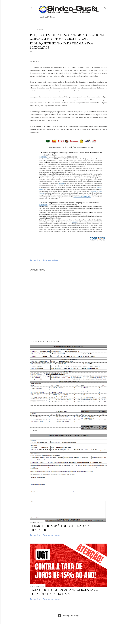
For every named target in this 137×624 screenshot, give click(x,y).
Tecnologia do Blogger (70, 616)
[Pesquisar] (105, 7)
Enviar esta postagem (51, 260)
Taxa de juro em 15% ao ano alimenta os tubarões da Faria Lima (64, 592)
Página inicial (47, 17)
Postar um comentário (51, 535)
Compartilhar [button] (35, 260)
